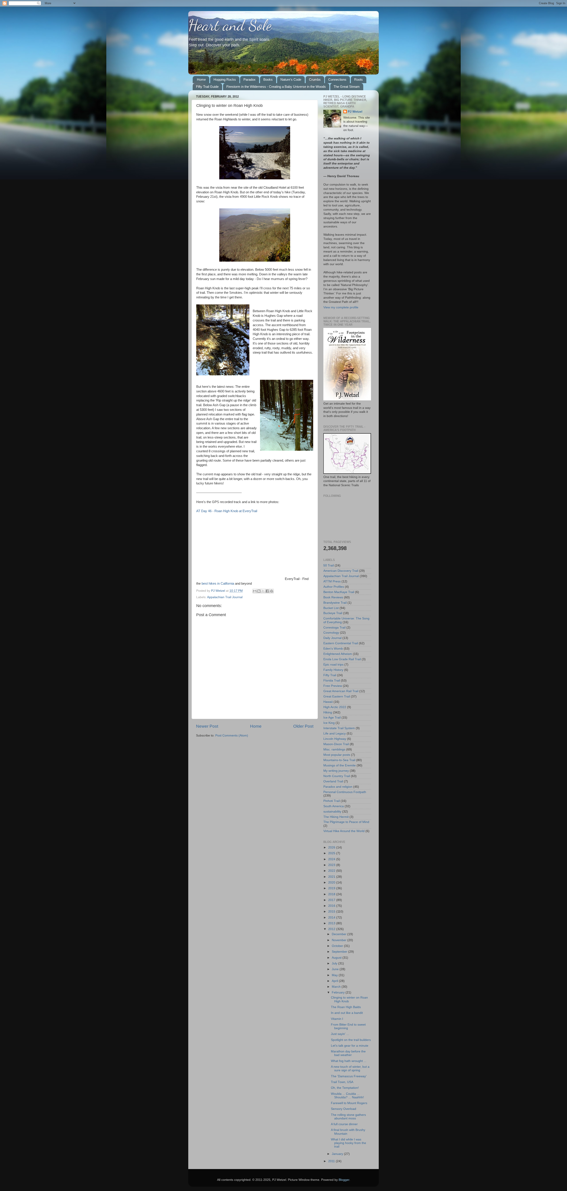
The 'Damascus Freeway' (349, 1076)
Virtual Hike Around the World (344, 831)
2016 (332, 905)
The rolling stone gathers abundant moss (348, 1116)
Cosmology (331, 632)
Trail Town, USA (342, 1082)
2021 (332, 876)
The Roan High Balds (346, 1007)
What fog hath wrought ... (348, 1061)
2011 (332, 1161)
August (337, 957)
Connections (337, 79)
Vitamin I (337, 1019)
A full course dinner (344, 1124)
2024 (332, 859)
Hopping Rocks (225, 79)
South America (333, 806)
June (336, 969)
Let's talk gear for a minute (349, 1045)
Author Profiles (333, 586)
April (335, 981)
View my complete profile (340, 307)
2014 (332, 917)
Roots (358, 79)
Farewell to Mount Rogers (349, 1103)
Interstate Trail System (339, 728)
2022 (332, 870)
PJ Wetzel (355, 111)
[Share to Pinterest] (271, 591)
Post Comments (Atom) (231, 735)
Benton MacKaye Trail (338, 592)
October (338, 946)
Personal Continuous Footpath (344, 792)
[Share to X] (263, 591)
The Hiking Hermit (336, 817)
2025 (332, 853)
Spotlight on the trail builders (351, 1040)
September (340, 951)
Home (201, 79)
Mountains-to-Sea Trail (339, 760)
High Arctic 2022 (334, 707)
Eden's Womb (333, 648)
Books (268, 79)
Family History (333, 670)
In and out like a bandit (347, 1013)
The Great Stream (347, 86)
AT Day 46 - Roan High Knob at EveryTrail (226, 511)
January (338, 1154)
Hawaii (328, 701)
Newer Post (207, 726)
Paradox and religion (337, 786)
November (339, 940)
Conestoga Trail (334, 627)
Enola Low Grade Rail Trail (342, 659)
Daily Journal (332, 638)
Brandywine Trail (335, 602)
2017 (332, 900)
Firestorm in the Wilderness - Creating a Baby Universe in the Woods (276, 86)
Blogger (344, 1179)
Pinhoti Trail (331, 801)
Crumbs (315, 79)
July (335, 963)
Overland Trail (333, 781)
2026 (332, 847)
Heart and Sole (230, 25)
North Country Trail (336, 776)
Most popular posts (336, 754)
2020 (332, 882)
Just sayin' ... (340, 1034)
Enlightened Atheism (337, 654)
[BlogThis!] (259, 591)
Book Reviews (333, 597)
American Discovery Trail (340, 570)
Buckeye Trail (332, 613)
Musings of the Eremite (339, 765)
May (335, 975)
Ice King (329, 723)
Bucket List (331, 608)
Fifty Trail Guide (207, 86)
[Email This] (254, 591)
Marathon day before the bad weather (348, 1053)
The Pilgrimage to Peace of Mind (346, 822)
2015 (332, 911)
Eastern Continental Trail (340, 643)
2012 (332, 929)
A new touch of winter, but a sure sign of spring (350, 1068)
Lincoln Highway (334, 738)
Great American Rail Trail (340, 691)
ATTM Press (332, 581)
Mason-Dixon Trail (336, 744)
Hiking (327, 712)
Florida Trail (331, 680)
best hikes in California (218, 583)
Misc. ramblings (334, 749)
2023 (332, 865)
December (339, 934)
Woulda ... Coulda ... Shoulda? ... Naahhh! (347, 1095)
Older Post (303, 726)
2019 (332, 888)
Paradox (249, 79)
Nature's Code (290, 79)
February (339, 992)
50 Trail (328, 565)
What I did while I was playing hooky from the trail (348, 1143)
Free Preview (332, 686)
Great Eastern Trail (336, 696)
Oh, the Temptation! (345, 1087)
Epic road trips (333, 664)
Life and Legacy (334, 733)
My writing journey (336, 770)
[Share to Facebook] (267, 591)
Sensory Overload (343, 1109)
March (337, 986)
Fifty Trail (329, 675)
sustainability (332, 811)
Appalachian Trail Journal (225, 597)
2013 (332, 923)
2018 (332, 894)
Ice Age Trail (332, 717)
